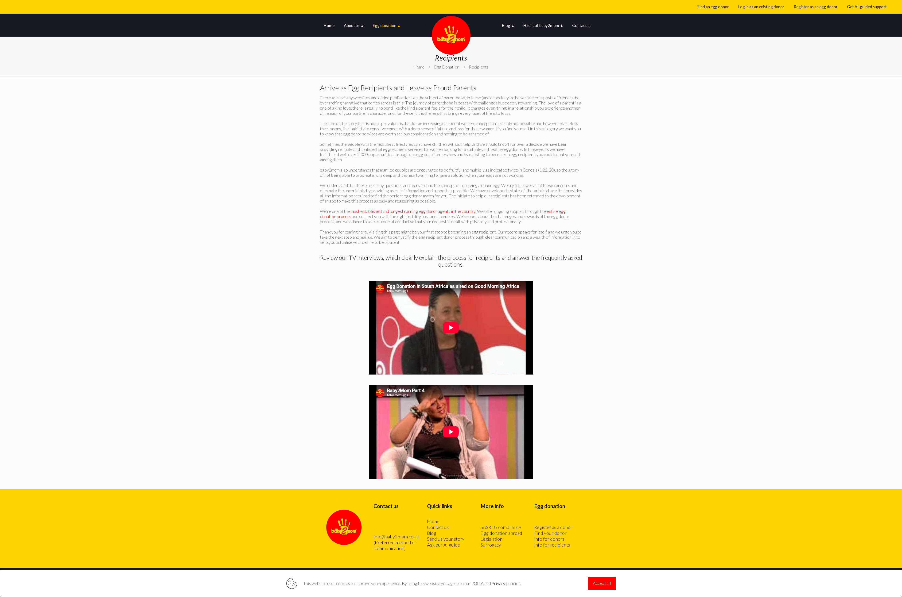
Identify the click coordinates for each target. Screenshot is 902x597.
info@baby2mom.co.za (396, 536)
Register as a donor (553, 527)
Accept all (602, 583)
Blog (431, 533)
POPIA (477, 583)
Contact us (438, 527)
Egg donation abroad (501, 533)
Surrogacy (491, 544)
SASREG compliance (501, 527)
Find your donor (550, 533)
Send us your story (445, 539)
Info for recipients (552, 544)
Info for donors (549, 539)
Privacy (498, 583)
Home (418, 66)
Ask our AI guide (443, 544)
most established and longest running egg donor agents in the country (413, 211)
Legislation (491, 539)
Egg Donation (446, 66)
